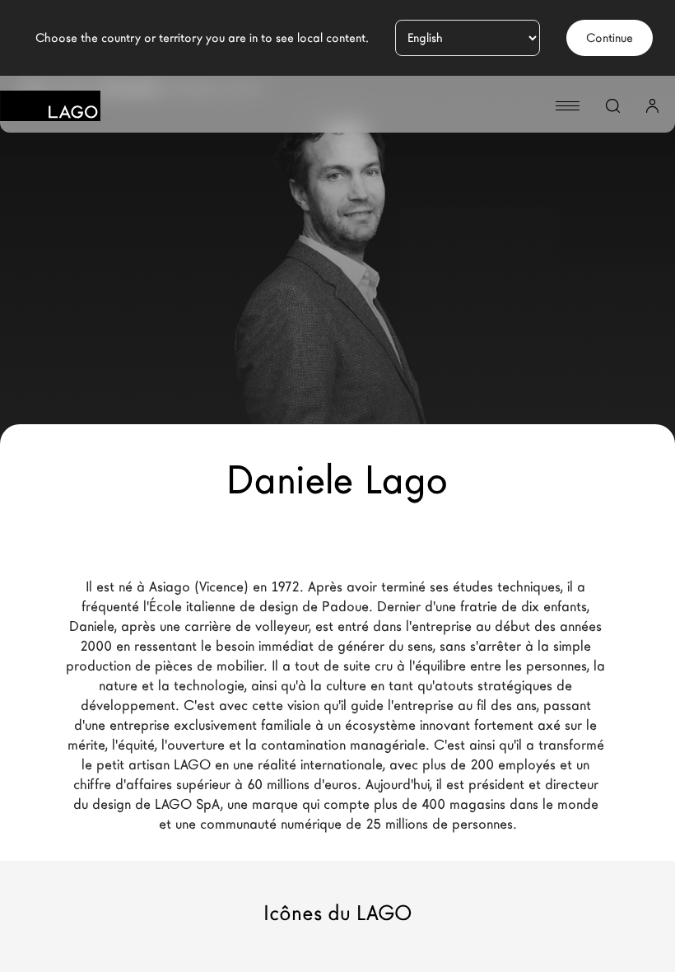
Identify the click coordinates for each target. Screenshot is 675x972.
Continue (609, 38)
